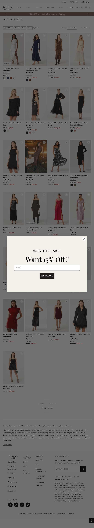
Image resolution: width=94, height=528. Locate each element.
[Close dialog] (84, 239)
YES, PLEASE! (47, 276)
